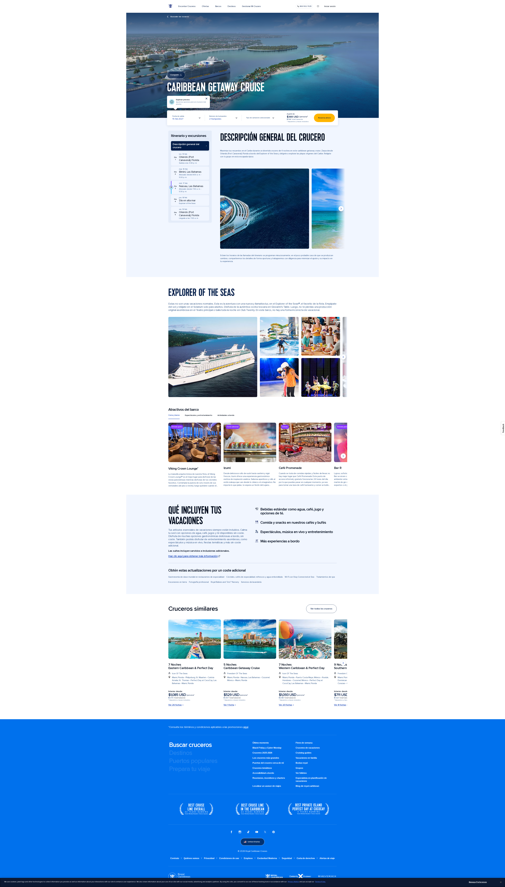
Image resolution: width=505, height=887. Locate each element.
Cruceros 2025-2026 (262, 753)
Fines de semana (304, 743)
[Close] (501, 882)
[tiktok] (248, 832)
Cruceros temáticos (262, 768)
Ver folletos (301, 773)
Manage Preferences (478, 882)
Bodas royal (302, 763)
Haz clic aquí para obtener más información (193, 556)
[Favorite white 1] (318, 6)
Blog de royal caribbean (307, 786)
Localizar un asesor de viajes (266, 786)
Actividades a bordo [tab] (226, 415)
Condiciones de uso (229, 858)
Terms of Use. (320, 882)
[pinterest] (273, 832)
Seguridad (287, 858)
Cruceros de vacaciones (308, 748)
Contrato (174, 858)
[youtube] (256, 832)
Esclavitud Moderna (267, 858)
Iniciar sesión (330, 6)
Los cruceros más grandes (265, 758)
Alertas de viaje (327, 858)
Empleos (248, 858)
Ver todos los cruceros (321, 608)
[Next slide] (341, 208)
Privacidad (209, 858)
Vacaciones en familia (306, 758)
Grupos (299, 768)
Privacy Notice (293, 882)
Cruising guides (303, 753)
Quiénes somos (191, 858)
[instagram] (240, 832)
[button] (190, 146)
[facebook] (231, 832)
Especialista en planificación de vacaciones (311, 779)
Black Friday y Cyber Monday (266, 748)
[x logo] (265, 832)
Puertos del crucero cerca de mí (268, 763)
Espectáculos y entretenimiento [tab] (198, 415)
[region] (252, 882)
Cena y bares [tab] (174, 415)
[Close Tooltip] (206, 98)
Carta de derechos (306, 858)
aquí (245, 727)
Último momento (260, 743)
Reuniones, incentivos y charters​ (268, 778)
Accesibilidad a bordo (263, 773)
